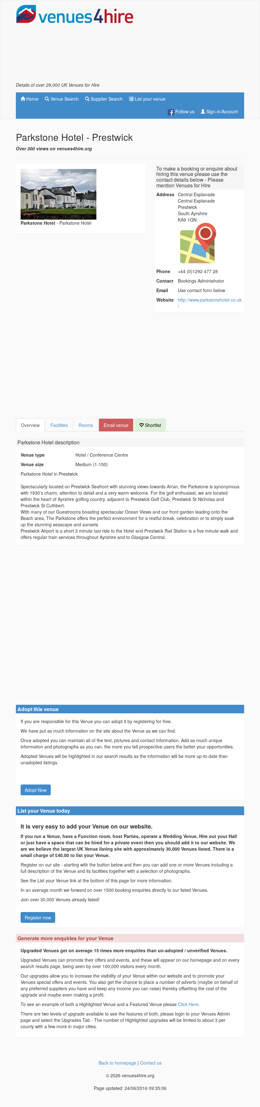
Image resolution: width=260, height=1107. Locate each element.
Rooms (86, 425)
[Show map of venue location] (210, 243)
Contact (164, 281)
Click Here (188, 1004)
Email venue (116, 425)
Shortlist (152, 425)
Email (162, 290)
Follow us (184, 111)
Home (31, 99)
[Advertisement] (193, 43)
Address (165, 194)
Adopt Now (36, 790)
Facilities (59, 425)
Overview (30, 425)
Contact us (151, 1063)
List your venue (149, 99)
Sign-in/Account (221, 111)
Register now (38, 917)
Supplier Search (106, 99)
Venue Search (64, 99)
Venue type (33, 455)
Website (165, 300)
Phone (163, 271)
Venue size (32, 464)
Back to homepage (117, 1063)
